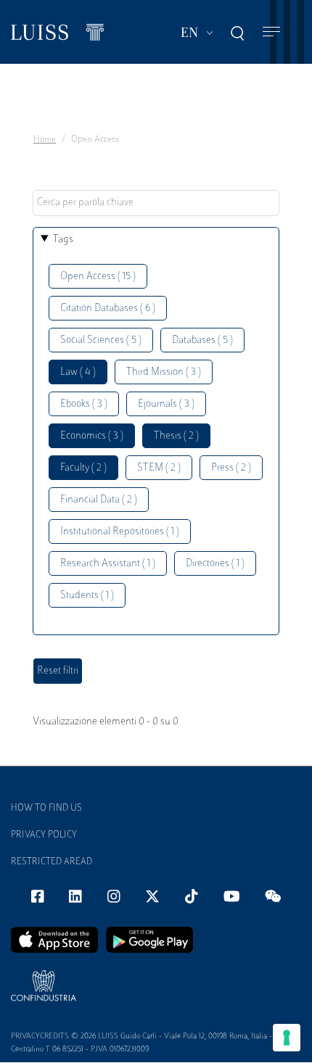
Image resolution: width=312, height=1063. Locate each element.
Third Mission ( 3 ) (163, 372)
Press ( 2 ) (231, 468)
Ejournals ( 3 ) (166, 404)
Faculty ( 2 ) (83, 468)
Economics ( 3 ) (91, 436)
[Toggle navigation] (271, 32)
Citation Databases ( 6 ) (107, 308)
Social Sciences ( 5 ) (100, 340)
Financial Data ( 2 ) (98, 500)
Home (44, 140)
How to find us (46, 808)
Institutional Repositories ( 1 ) (119, 531)
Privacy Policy (44, 835)
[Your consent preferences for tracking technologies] (286, 1037)
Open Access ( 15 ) (98, 276)
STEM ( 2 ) (159, 468)
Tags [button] (63, 239)
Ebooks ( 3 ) (83, 404)
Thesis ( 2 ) (176, 436)
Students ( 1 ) (87, 595)
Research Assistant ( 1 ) (107, 563)
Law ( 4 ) (78, 372)
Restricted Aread (51, 862)
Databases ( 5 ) (202, 340)
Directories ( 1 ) (215, 563)
